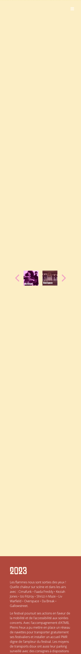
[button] (72, 9)
